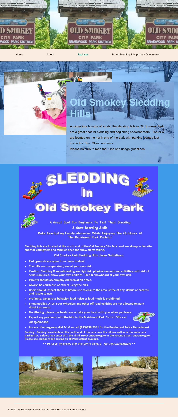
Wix (84, 409)
